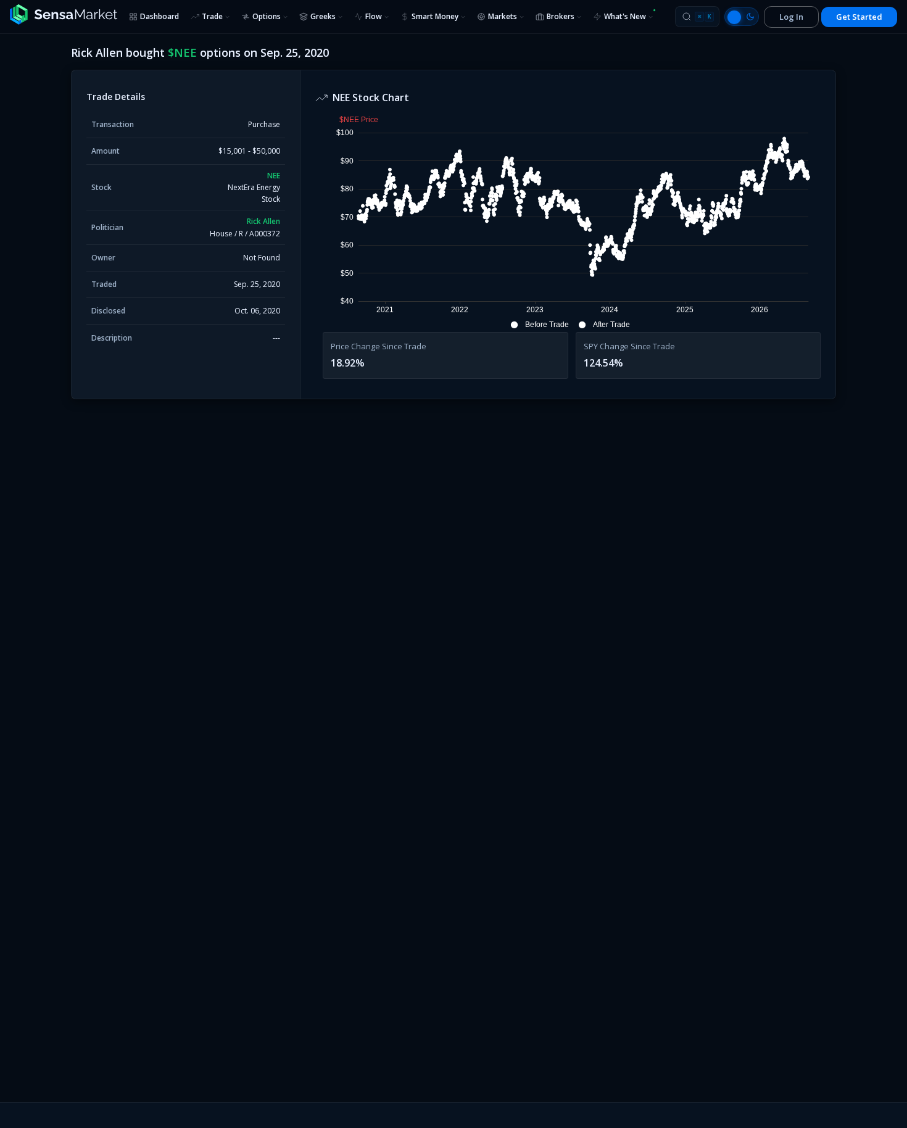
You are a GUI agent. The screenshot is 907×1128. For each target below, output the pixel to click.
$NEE (182, 52)
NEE (273, 175)
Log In (791, 16)
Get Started (859, 16)
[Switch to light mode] (741, 16)
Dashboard (159, 16)
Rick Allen (263, 221)
